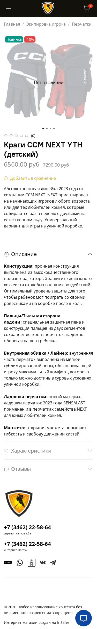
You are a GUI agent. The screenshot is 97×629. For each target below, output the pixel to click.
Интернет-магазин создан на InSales (37, 622)
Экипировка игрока (46, 24)
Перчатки (82, 24)
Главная (12, 24)
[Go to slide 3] (50, 128)
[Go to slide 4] (54, 128)
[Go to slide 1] (43, 128)
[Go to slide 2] (47, 128)
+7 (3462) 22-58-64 (27, 527)
